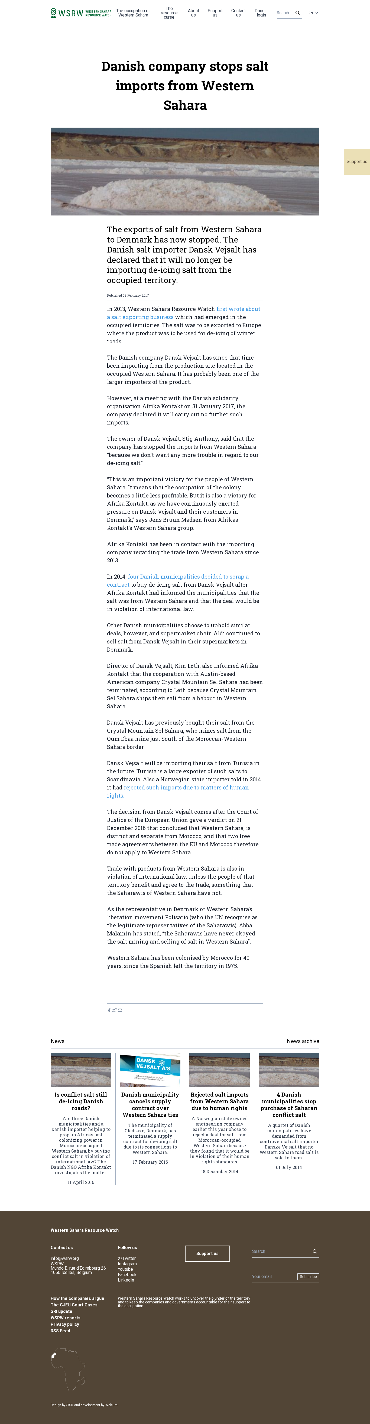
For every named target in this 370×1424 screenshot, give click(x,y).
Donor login (260, 13)
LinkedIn (126, 1280)
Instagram (127, 1263)
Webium (111, 1405)
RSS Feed (60, 1330)
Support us (357, 161)
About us (193, 13)
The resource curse (169, 13)
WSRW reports (65, 1317)
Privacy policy (65, 1324)
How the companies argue (77, 1298)
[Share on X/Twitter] (114, 1010)
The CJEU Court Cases (74, 1304)
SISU (69, 1405)
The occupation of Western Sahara (133, 13)
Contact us (238, 13)
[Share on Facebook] (109, 1010)
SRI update (61, 1311)
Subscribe (308, 1276)
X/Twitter (127, 1258)
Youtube (125, 1269)
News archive (303, 1041)
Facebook (127, 1274)
